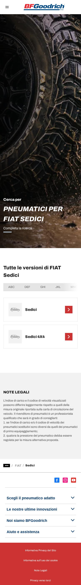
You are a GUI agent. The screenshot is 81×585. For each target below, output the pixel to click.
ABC (11, 287)
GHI (42, 287)
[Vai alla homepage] (44, 7)
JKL (58, 287)
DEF (27, 287)
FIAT (18, 465)
